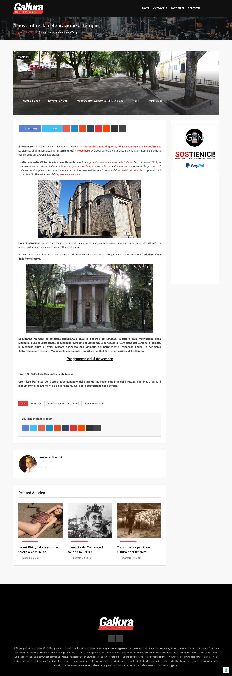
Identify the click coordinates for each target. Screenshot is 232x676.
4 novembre (36, 403)
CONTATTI (194, 8)
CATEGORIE (160, 8)
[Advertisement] (195, 232)
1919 (154, 162)
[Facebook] (25, 428)
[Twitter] (33, 428)
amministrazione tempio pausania (63, 403)
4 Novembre (82, 150)
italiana (128, 162)
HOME (145, 8)
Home (18, 32)
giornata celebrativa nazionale (106, 162)
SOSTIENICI (177, 8)
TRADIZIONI (30, 32)
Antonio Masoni (51, 457)
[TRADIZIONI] (90, 522)
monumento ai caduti (94, 403)
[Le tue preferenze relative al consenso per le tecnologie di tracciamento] (226, 670)
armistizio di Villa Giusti (132, 170)
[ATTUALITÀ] (40, 522)
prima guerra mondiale (77, 166)
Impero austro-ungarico (69, 174)
